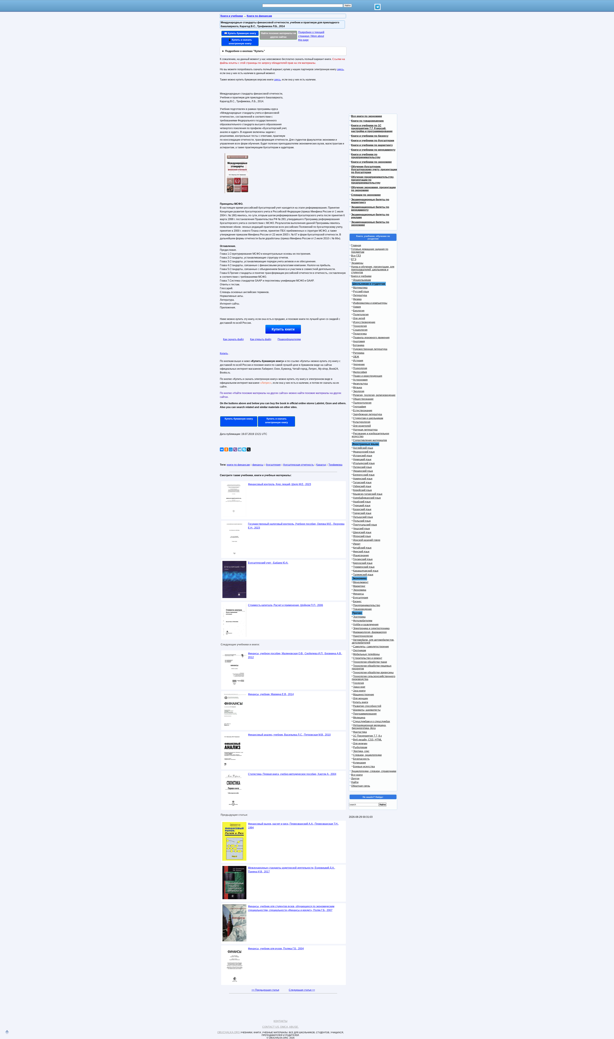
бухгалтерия (273, 464)
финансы (257, 464)
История (358, 360)
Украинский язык (363, 471)
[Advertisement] (315, 111)
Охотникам (359, 650)
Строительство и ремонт (367, 658)
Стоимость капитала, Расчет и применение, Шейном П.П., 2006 (285, 605)
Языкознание (361, 555)
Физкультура (360, 383)
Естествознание (362, 410)
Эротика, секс (361, 751)
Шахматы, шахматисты (367, 710)
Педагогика (360, 333)
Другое (355, 778)
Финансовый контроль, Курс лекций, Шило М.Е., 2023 (279, 484)
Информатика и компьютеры (370, 303)
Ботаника (358, 345)
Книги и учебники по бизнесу (369, 136)
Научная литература (365, 429)
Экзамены (357, 263)
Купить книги (283, 329)
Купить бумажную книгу (239, 418)
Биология (358, 310)
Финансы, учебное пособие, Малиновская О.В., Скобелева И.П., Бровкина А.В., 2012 (295, 655)
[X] (249, 449)
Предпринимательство (366, 605)
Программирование (365, 713)
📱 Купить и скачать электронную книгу (240, 41)
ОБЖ (356, 356)
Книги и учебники (361, 276)
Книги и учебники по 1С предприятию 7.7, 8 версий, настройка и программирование (372, 128)
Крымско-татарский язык (367, 494)
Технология (360, 326)
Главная (356, 245)
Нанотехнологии (363, 636)
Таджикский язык (363, 574)
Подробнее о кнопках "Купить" (245, 51)
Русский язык (361, 291)
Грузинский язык (363, 559)
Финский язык (361, 551)
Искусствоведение (364, 322)
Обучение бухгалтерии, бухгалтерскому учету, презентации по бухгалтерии (374, 169)
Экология (358, 391)
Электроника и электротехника (371, 628)
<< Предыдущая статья (265, 990)
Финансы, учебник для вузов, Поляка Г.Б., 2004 (276, 948)
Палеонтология (362, 402)
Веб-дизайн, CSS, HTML (367, 739)
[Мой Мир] (231, 449)
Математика (360, 287)
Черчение (359, 364)
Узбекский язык (362, 486)
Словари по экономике (366, 195)
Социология (360, 330)
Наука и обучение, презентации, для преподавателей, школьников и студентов (372, 269)
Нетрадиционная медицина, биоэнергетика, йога (369, 727)
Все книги (357, 774)
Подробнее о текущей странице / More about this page (311, 36)
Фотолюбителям (362, 620)
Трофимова (335, 464)
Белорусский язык (363, 474)
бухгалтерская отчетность (298, 464)
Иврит (356, 544)
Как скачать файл (233, 339)
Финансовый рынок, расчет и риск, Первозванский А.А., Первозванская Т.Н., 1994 (293, 825)
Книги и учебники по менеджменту (373, 149)
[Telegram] (240, 449)
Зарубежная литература (367, 414)
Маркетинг (359, 586)
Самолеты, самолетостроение (371, 646)
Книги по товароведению (367, 120)
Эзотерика (359, 616)
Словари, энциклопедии (367, 755)
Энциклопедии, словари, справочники (373, 771)
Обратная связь (360, 786)
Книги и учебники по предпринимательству (365, 156)
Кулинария (359, 762)
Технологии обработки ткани (370, 662)
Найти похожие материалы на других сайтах (278, 35)
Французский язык (364, 451)
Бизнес (357, 601)
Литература (360, 295)
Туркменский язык (363, 567)
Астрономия (360, 379)
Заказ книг (359, 687)
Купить (224, 353)
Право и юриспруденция (367, 376)
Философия (360, 372)
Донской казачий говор (366, 540)
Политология (361, 314)
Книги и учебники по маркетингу (372, 145)
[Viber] (235, 449)
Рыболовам (360, 747)
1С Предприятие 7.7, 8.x (367, 735)
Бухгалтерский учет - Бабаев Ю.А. (268, 562)
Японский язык (362, 536)
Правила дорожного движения (371, 337)
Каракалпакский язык (365, 570)
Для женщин (360, 698)
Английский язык (363, 448)
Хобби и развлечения (365, 624)
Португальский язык (365, 524)
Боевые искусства (364, 766)
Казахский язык (362, 509)
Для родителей (362, 425)
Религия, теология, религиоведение (374, 395)
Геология (358, 683)
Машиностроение (363, 694)
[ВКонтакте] (222, 449)
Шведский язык (362, 532)
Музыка (357, 387)
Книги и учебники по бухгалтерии (372, 140)
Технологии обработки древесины (373, 672)
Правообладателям (289, 339)
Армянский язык (362, 478)
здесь (340, 69)
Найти (354, 782)
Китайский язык (362, 547)
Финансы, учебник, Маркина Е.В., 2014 (271, 694)
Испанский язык (362, 455)
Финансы (358, 593)
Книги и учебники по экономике (371, 162)
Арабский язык (362, 501)
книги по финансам (238, 464)
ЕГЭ (353, 259)
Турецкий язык (361, 505)
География (359, 406)
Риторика (358, 353)
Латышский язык (363, 517)
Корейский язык (362, 490)
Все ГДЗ (356, 255)
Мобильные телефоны (366, 654)
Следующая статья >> (302, 990)
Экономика (359, 590)
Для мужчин (360, 743)
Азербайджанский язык (367, 497)
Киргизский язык (362, 563)
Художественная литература (370, 349)
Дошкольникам (362, 280)
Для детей (359, 318)
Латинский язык (362, 467)
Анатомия (359, 341)
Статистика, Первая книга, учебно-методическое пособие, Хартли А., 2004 (292, 774)
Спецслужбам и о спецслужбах (371, 721)
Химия (357, 306)
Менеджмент (360, 582)
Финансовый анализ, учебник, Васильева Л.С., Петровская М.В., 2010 (289, 734)
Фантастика (360, 732)
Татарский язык (362, 482)
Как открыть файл (260, 339)
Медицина (359, 717)
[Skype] (244, 449)
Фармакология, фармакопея (370, 632)
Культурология (361, 422)
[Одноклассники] (226, 449)
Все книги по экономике (366, 116)
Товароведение (362, 609)
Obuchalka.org (228, 1032)
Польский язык (362, 521)
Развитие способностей (367, 706)
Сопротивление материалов (370, 440)
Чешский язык (361, 528)
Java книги (359, 690)
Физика (357, 299)
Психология (360, 368)
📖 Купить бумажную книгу (240, 33)
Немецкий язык (362, 459)
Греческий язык (362, 513)
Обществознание (363, 399)
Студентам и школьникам (368, 418)
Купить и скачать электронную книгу (276, 420)
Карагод (321, 464)
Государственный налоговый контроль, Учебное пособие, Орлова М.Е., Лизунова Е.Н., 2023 (296, 526)
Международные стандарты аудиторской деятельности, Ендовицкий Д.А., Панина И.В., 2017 (291, 869)
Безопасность (361, 758)
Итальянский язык (364, 463)
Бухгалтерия (360, 597)
